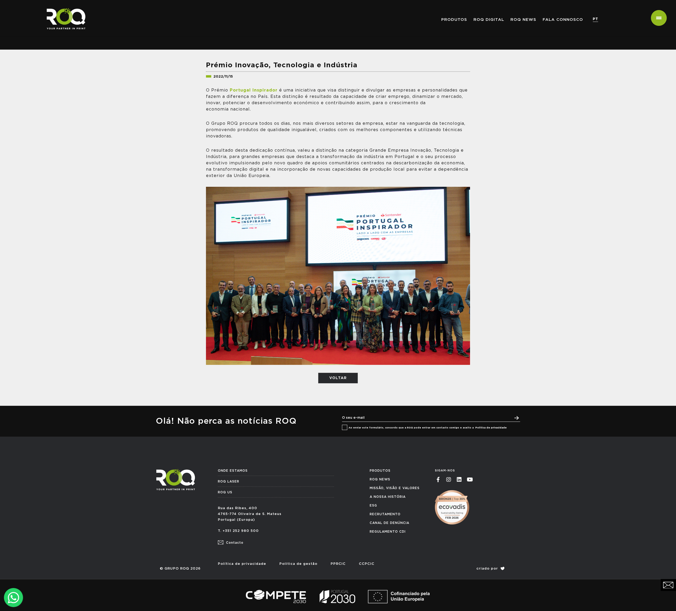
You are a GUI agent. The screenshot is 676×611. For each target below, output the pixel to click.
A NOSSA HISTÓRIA (388, 496)
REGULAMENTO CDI (388, 531)
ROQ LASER (228, 481)
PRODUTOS (380, 470)
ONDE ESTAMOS (233, 470)
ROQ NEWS (523, 20)
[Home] (64, 6)
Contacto (234, 542)
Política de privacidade (491, 428)
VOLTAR (338, 378)
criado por (487, 568)
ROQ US (225, 492)
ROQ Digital (488, 20)
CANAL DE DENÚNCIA (389, 522)
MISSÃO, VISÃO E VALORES (395, 488)
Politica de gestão (298, 564)
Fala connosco (563, 20)
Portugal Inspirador (254, 90)
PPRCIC (338, 564)
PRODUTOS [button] (454, 20)
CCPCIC (366, 564)
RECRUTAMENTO (385, 514)
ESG (373, 505)
